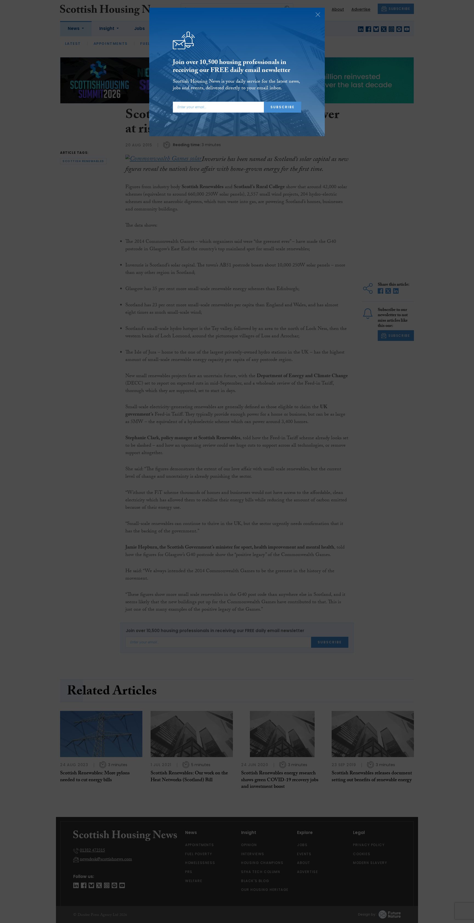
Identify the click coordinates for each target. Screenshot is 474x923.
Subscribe (282, 107)
